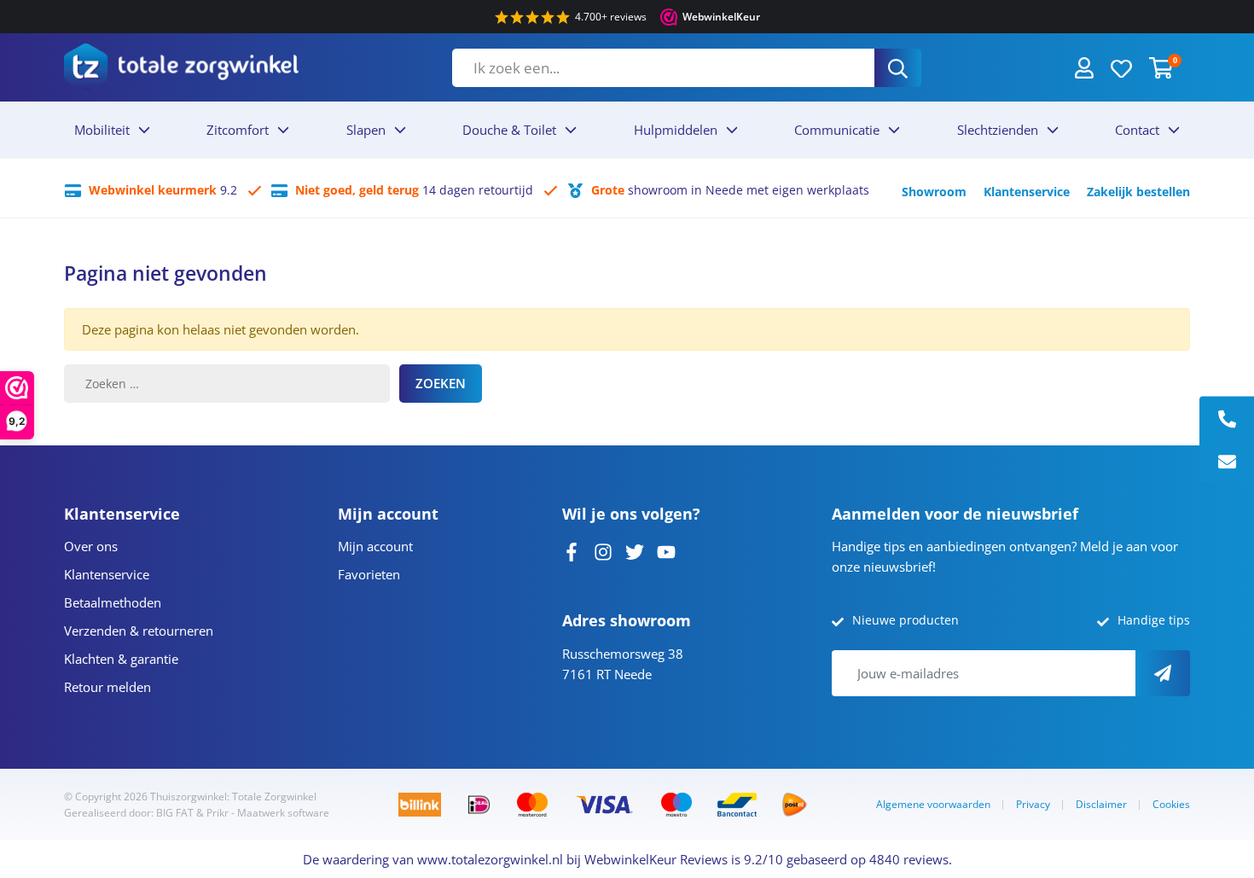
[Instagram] (603, 550)
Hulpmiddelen (675, 129)
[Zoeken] (897, 68)
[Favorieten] (1121, 67)
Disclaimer (1101, 804)
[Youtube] (666, 550)
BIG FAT (175, 812)
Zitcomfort (237, 129)
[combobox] (663, 68)
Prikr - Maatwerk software (267, 812)
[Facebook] (571, 550)
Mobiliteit (102, 129)
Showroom (934, 191)
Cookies (1171, 804)
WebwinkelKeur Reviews (656, 859)
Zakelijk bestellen (1138, 191)
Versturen (1162, 673)
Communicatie (837, 129)
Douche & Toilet (509, 129)
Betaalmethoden (112, 602)
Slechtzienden (997, 129)
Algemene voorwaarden (933, 804)
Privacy (1033, 804)
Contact (1137, 129)
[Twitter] (634, 550)
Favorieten (369, 574)
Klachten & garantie (121, 658)
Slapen (366, 129)
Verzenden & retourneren (138, 630)
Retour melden (107, 686)
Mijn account (375, 546)
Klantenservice (1027, 191)
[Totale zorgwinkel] (181, 67)
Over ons (91, 546)
